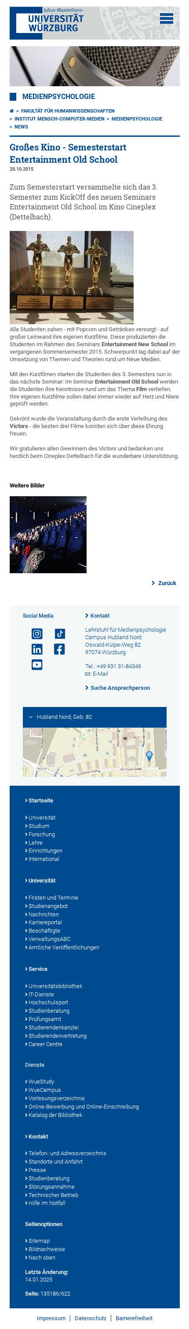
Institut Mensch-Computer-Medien (60, 119)
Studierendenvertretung (58, 1035)
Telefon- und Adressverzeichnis (67, 1153)
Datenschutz (90, 1318)
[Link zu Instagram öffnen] (33, 634)
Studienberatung (49, 1010)
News (21, 127)
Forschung (42, 834)
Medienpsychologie (58, 97)
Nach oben (42, 1257)
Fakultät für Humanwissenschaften (68, 111)
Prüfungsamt (45, 1019)
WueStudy (41, 1081)
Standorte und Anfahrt (56, 1161)
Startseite (41, 800)
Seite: (32, 1293)
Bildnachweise (47, 1249)
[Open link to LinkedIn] (33, 649)
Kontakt (100, 616)
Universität (42, 817)
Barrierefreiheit (134, 1318)
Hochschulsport (48, 1002)
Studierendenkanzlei (54, 1027)
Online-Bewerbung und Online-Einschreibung (84, 1106)
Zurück (166, 583)
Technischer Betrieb (53, 1195)
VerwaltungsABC (49, 939)
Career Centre (45, 1044)
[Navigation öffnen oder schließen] (166, 18)
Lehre (36, 842)
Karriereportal (45, 922)
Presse (37, 1170)
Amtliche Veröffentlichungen (64, 947)
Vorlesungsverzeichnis (57, 1098)
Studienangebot (48, 906)
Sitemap (39, 1240)
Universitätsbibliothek (55, 986)
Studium (39, 826)
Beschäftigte (44, 930)
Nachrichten (44, 914)
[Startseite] (12, 111)
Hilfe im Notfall (47, 1203)
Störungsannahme (52, 1186)
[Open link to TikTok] (55, 634)
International (44, 859)
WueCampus (45, 1090)
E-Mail (100, 673)
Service (38, 969)
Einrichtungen (45, 850)
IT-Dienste (41, 994)
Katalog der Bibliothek (55, 1115)
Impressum (51, 1318)
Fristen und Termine (53, 897)
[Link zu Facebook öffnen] (55, 649)
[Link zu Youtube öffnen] (33, 665)
